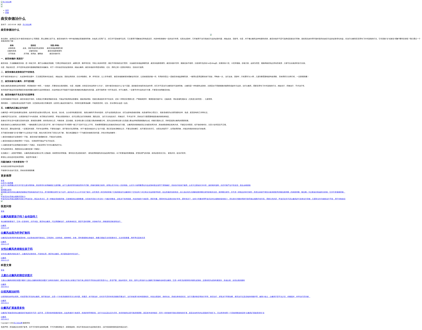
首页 (7, 10)
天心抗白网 (27, 24)
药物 (7, 13)
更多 (2, 181)
